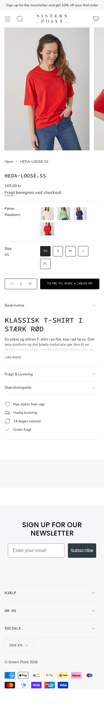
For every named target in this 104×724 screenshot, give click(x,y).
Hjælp (10, 592)
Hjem (9, 161)
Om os (10, 610)
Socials (13, 628)
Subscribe (82, 550)
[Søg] (20, 19)
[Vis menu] (7, 19)
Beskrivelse (14, 305)
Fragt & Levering (19, 374)
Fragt (10, 192)
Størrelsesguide (18, 387)
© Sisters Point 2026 (21, 661)
